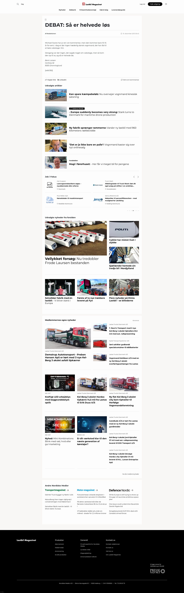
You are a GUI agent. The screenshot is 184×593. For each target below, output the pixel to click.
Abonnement (59, 544)
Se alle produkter (60, 555)
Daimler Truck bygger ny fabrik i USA (59, 495)
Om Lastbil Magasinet (113, 555)
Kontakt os (109, 548)
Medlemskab (59, 548)
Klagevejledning (85, 553)
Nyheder (62, 10)
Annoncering (59, 551)
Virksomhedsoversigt (87, 10)
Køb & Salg (104, 10)
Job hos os (109, 551)
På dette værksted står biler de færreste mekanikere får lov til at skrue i (92, 504)
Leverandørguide (118, 10)
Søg (22, 4)
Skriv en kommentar (131, 80)
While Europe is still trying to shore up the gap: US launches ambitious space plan (123, 497)
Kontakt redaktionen (113, 544)
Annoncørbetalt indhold (88, 557)
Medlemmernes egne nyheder (60, 320)
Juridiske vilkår (85, 550)
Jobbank (72, 10)
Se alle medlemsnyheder (130, 474)
